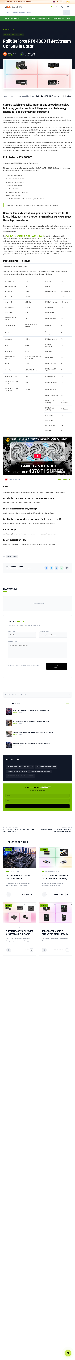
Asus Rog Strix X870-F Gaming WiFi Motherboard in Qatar (55, 934)
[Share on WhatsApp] (62, 568)
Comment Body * (13, 641)
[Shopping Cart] (68, 7)
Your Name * (12, 631)
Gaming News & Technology (46, 766)
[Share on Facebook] (46, 568)
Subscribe (37, 806)
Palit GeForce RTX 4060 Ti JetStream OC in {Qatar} (25, 236)
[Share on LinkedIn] (56, 568)
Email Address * (44, 631)
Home (5, 96)
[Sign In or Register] (56, 7)
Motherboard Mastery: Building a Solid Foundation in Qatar (18, 878)
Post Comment (57, 666)
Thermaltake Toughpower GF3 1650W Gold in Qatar (19, 933)
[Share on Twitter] (51, 568)
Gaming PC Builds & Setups (17, 771)
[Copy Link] (67, 568)
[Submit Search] (66, 12)
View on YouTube (63, 479)
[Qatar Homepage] (13, 7)
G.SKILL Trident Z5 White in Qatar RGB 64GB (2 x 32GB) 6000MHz (55, 878)
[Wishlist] (62, 7)
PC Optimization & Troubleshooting (20, 776)
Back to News (10, 29)
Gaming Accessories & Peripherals (20, 766)
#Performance (12, 556)
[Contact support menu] (68, 1353)
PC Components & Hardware (13, 34)
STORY (24, 894)
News (11, 96)
